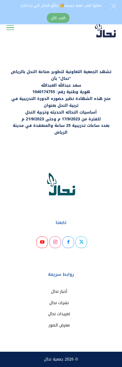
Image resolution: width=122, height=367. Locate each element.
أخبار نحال (59, 291)
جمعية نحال (53, 359)
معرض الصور (59, 325)
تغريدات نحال (59, 314)
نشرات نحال (59, 303)
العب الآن (58, 18)
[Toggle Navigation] (10, 29)
